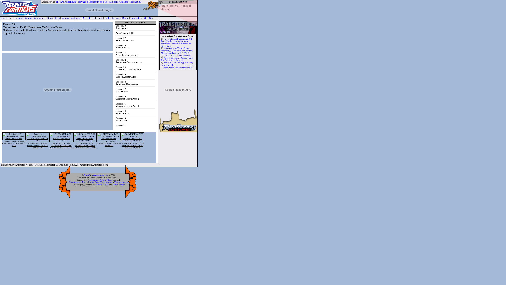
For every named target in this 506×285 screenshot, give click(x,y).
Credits (87, 18)
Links (107, 18)
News (50, 18)
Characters (39, 18)
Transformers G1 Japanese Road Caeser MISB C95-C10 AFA (13, 143)
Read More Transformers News (178, 67)
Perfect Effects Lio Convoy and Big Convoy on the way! (177, 59)
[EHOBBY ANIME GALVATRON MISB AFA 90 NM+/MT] (109, 138)
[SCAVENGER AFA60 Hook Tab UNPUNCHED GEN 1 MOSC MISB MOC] (132, 141)
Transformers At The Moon (99, 180)
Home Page (7, 18)
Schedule (98, 18)
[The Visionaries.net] (177, 88)
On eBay (148, 18)
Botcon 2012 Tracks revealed (177, 55)
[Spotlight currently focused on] (178, 10)
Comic (28, 18)
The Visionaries (121, 182)
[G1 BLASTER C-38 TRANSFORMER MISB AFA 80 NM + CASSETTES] (61, 141)
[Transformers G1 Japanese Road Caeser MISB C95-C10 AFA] (14, 138)
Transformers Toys (77, 182)
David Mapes (119, 184)
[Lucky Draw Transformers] (177, 131)
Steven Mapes (102, 184)
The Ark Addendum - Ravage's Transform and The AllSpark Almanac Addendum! (98, 1)
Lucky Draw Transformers (100, 182)
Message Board (120, 18)
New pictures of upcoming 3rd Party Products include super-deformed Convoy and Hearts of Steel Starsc (176, 42)
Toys (57, 18)
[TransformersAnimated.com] (20, 8)
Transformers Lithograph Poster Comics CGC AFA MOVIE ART (37, 145)
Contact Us (136, 18)
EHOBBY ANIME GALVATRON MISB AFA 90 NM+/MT (109, 143)
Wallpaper (76, 18)
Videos (65, 18)
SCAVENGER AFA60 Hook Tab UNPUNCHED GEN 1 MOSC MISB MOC (132, 145)
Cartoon (19, 18)
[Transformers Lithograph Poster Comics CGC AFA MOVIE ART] (37, 141)
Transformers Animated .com (97, 175)
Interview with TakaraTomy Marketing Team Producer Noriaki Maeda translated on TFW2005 (177, 50)
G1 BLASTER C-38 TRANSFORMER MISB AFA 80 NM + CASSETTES (61, 145)
